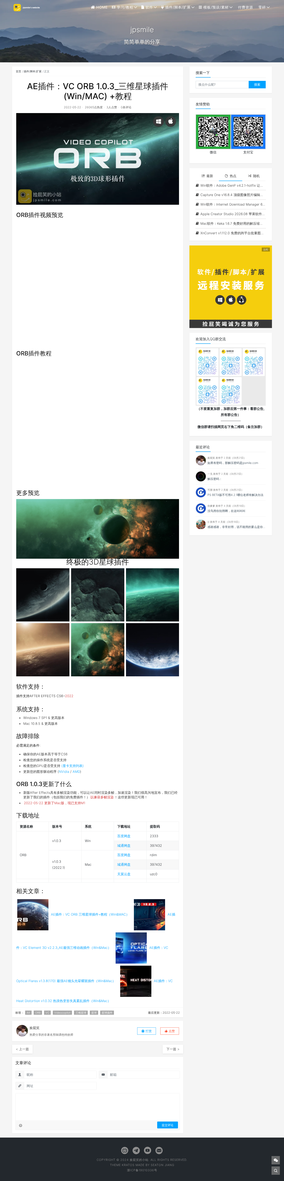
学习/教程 (124, 7)
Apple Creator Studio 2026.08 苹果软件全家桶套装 (233, 214)
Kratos (128, 1165)
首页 (18, 71)
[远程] (230, 286)
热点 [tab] (233, 176)
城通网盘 (124, 845)
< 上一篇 (22, 1049)
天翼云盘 (124, 874)
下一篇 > (172, 1049)
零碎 (261, 7)
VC (47, 1012)
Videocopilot (62, 1012)
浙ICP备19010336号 (142, 1170)
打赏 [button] (148, 1031)
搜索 (257, 84)
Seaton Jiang (162, 1165)
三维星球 (80, 1012)
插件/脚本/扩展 (177, 7)
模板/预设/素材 (215, 7)
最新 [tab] (209, 176)
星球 (94, 1012)
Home (101, 7)
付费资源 (245, 7)
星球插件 (107, 1012)
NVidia (64, 771)
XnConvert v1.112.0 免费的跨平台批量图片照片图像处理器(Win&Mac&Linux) (233, 233)
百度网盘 (124, 836)
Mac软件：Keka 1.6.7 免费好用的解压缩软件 (233, 223)
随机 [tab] (256, 176)
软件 (148, 7)
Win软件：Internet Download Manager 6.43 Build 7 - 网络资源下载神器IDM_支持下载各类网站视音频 (233, 204)
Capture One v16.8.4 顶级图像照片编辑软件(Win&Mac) (233, 195)
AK (28, 1012)
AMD (76, 771)
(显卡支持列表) (72, 766)
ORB (38, 1012)
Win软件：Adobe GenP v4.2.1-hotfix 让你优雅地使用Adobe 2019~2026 (233, 185)
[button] (169, 1031)
